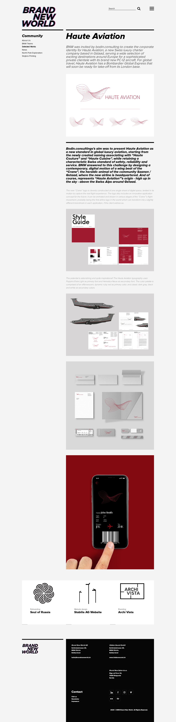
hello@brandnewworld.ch (81, 657)
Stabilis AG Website (88, 612)
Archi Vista (126, 612)
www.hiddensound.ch (117, 657)
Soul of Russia (40, 612)
